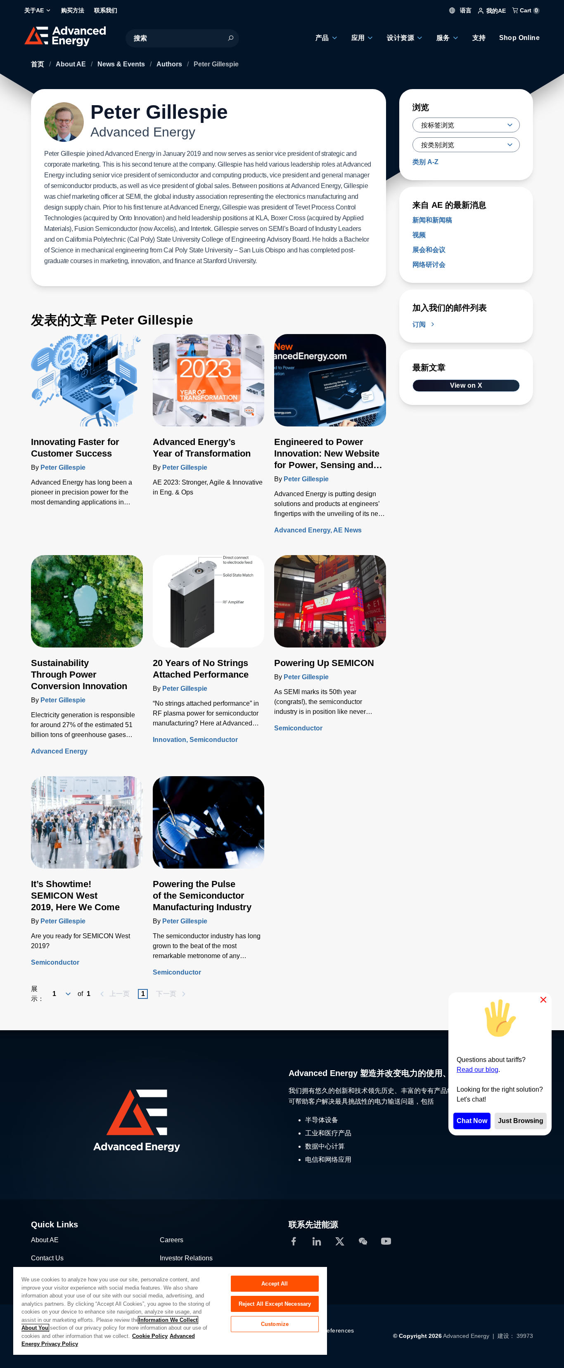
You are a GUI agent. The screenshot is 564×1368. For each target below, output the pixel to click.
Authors (170, 64)
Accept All (274, 1284)
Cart (528, 10)
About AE (72, 64)
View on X (466, 385)
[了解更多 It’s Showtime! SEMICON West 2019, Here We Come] (87, 827)
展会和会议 (429, 249)
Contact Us (47, 1258)
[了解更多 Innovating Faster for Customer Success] (87, 385)
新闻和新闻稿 (432, 220)
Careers (171, 1239)
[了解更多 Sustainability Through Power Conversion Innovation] (87, 606)
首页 (38, 64)
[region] (170, 1310)
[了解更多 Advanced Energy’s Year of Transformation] (209, 385)
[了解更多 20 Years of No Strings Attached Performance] (209, 606)
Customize (275, 1324)
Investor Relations (186, 1258)
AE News (347, 530)
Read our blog (477, 1069)
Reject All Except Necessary (275, 1304)
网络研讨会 (429, 264)
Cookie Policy (150, 1336)
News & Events (122, 64)
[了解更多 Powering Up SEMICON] (330, 606)
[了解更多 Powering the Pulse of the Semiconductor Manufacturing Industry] (209, 827)
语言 (465, 10)
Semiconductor (214, 739)
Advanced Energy (302, 530)
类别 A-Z (425, 161)
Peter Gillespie (62, 467)
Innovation (169, 739)
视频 (419, 234)
